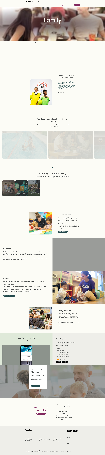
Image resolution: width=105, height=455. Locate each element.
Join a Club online (27, 440)
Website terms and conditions (57, 438)
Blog (39, 440)
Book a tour (26, 441)
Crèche (42, 107)
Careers (40, 441)
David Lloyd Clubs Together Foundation (44, 439)
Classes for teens (44, 101)
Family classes (44, 95)
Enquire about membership (28, 439)
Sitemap (54, 440)
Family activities (44, 110)
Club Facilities (33, 4)
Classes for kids (44, 98)
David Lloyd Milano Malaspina (28, 42)
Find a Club (40, 438)
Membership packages (28, 438)
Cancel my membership (56, 441)
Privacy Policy (55, 439)
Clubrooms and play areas (46, 104)
